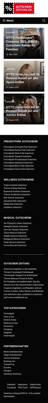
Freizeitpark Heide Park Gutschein (19, 153)
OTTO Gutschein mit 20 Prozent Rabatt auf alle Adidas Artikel (22, 110)
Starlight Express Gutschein (16, 226)
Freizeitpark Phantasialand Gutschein (20, 159)
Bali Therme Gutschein (14, 198)
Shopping (8, 329)
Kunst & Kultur (10, 320)
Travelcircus (9, 364)
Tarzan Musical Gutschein (15, 233)
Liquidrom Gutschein (13, 207)
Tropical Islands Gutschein (15, 185)
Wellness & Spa (11, 323)
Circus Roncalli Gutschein (15, 245)
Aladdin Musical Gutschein (15, 236)
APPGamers (35, 388)
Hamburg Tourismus (12, 374)
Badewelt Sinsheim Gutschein (17, 191)
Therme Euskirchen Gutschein (17, 194)
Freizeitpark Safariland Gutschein (18, 163)
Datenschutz (35, 384)
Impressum (22, 384)
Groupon (7, 371)
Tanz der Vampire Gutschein (16, 230)
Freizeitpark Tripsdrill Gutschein (17, 156)
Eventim (7, 368)
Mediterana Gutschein (13, 204)
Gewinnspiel (9, 336)
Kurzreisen (8, 326)
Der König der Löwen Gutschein (18, 223)
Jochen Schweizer (12, 358)
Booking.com (9, 361)
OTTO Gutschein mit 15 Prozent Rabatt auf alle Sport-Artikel (22, 78)
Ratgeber (8, 333)
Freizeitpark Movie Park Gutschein (19, 166)
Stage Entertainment (13, 355)
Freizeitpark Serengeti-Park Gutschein (20, 147)
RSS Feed (23, 388)
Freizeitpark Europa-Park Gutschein (19, 150)
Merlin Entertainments (13, 352)
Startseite (11, 384)
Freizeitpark (9, 313)
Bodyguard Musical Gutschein (17, 239)
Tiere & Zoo (9, 317)
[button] (44, 20)
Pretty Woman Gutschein (14, 242)
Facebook (11, 388)
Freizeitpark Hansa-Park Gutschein (19, 169)
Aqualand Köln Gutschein (15, 201)
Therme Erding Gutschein (15, 188)
